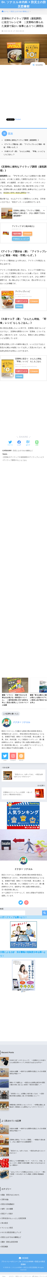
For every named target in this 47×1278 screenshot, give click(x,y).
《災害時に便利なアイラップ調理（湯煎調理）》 (22, 140)
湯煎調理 (24, 457)
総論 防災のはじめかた (10, 1195)
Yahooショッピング (21, 239)
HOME (24, 1258)
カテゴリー (11, 1276)
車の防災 (4, 1223)
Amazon (28, 234)
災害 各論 (4, 1199)
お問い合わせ (35, 1276)
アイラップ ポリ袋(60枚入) (23, 226)
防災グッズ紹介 (7, 1214)
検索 (44, 912)
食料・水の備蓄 (7, 1209)
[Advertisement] (23, 92)
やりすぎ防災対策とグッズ (11, 1232)
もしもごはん (22, 460)
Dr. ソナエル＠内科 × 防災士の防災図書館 (24, 4)
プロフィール (27, 1276)
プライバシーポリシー (43, 1276)
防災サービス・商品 (20, 1276)
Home (3, 1276)
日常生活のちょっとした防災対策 (13, 1218)
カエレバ (20, 229)
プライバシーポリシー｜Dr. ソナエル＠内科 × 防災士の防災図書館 (23, 1263)
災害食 (6, 457)
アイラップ (15, 457)
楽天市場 (17, 234)
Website (21, 760)
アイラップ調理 (9, 460)
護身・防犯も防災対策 (9, 1242)
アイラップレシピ (22, 291)
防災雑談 (4, 1246)
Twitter (5, 760)
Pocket (18, 119)
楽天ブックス (22, 301)
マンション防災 (7, 1228)
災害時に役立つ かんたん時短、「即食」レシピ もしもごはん (29, 360)
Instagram (13, 760)
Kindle (19, 306)
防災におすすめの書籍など (23, 450)
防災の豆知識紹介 (8, 1204)
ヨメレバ (24, 294)
